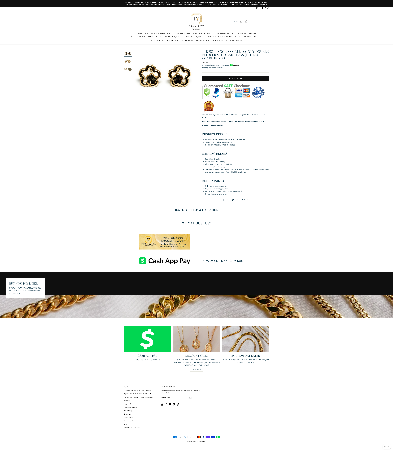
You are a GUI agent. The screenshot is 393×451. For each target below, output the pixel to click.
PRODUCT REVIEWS (156, 40)
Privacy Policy (128, 417)
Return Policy (128, 411)
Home (139, 33)
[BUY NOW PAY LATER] (245, 339)
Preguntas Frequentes (130, 407)
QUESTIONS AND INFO (235, 40)
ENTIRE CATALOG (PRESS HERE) (158, 33)
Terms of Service (129, 421)
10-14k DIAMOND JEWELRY (142, 37)
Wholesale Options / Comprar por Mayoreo (137, 390)
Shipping (205, 68)
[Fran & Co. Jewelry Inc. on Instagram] (162, 404)
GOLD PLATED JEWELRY (195, 37)
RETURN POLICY (202, 40)
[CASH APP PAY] (147, 339)
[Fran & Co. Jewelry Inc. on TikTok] (178, 404)
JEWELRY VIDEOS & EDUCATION (180, 40)
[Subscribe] (190, 397)
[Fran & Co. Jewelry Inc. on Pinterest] (174, 404)
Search (126, 387)
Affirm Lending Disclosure (132, 428)
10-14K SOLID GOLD (182, 33)
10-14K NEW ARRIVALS (246, 33)
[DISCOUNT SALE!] (196, 339)
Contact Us (127, 414)
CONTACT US (217, 40)
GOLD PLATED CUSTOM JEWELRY (169, 37)
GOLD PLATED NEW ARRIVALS (220, 37)
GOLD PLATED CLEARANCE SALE (248, 37)
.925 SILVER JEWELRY (202, 33)
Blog (125, 424)
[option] (196, 3)
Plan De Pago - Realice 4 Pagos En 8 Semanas (138, 397)
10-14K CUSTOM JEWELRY (224, 33)
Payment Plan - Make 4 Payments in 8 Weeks (137, 394)
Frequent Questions (130, 404)
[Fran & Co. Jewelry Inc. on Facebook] (166, 404)
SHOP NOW (196, 370)
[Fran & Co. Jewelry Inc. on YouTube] (170, 404)
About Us (126, 401)
